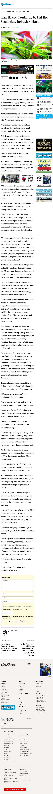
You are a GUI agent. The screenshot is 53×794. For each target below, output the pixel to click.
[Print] (25, 78)
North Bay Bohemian (8, 743)
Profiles (38, 691)
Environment (21, 686)
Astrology (21, 708)
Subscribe (3, 685)
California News (22, 683)
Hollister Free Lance (24, 741)
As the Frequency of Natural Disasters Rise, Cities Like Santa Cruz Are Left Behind (27, 649)
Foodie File (38, 685)
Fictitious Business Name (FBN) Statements (11, 779)
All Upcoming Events (40, 695)
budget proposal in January (16, 282)
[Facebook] (10, 78)
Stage (20, 704)
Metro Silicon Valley (8, 741)
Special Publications (40, 712)
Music (20, 701)
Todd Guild (6, 27)
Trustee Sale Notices (8, 782)
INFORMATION (4, 681)
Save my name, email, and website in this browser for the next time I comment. (17, 606)
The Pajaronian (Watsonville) (26, 753)
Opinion (20, 711)
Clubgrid (38, 703)
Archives (3, 696)
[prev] (2, 11)
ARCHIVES (29, 664)
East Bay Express (8, 737)
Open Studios (7, 757)
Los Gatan (22, 745)
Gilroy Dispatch (23, 737)
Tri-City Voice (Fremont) (25, 755)
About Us (3, 688)
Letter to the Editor (5, 690)
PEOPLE (38, 689)
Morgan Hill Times (23, 747)
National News (22, 688)
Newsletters (3, 683)
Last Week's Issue (40, 709)
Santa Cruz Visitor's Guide (9, 761)
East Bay (6, 755)
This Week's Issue (40, 707)
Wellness (20, 713)
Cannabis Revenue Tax (14, 616)
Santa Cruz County (6, 618)
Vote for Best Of (4, 701)
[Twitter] (13, 78)
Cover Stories (21, 690)
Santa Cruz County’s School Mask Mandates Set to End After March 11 (9, 648)
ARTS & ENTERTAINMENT (24, 693)
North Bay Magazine (8, 759)
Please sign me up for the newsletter (11, 609)
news (31, 616)
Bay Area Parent (7, 751)
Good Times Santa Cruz (9, 739)
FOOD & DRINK (39, 681)
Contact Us (3, 689)
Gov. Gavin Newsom (23, 616)
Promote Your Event (40, 700)
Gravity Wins (20, 11)
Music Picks (21, 702)
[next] (4, 11)
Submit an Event (39, 698)
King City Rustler (23, 743)
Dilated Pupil (7, 753)
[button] (47, 8)
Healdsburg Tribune (24, 739)
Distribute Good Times (5, 699)
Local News (21, 689)
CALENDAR (38, 693)
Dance (20, 697)
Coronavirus (21, 685)
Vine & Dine (38, 686)
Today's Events (39, 697)
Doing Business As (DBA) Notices (11, 781)
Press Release (4, 692)
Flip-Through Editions (40, 710)
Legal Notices (7, 777)
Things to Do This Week (41, 701)
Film (19, 698)
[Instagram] (5, 724)
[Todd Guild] (5, 632)
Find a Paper (3, 698)
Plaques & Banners (5, 702)
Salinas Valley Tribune (24, 751)
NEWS (20, 681)
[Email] (22, 78)
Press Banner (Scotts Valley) (26, 749)
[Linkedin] (17, 78)
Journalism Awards (24, 773)
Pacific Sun (6, 745)
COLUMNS (21, 706)
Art (19, 695)
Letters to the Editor (23, 710)
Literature (21, 699)
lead (29, 616)
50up (5, 749)
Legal (5, 774)
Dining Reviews (39, 683)
